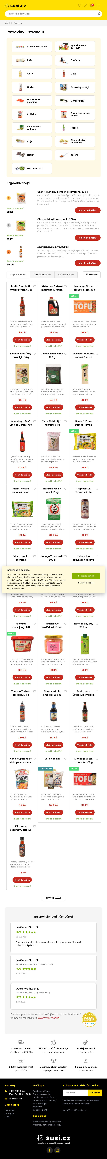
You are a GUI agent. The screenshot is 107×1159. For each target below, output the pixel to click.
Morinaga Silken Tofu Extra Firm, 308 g (83, 290)
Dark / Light (41, 1109)
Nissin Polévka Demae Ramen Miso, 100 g (83, 425)
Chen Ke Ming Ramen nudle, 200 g (56, 219)
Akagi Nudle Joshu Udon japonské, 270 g (34, 964)
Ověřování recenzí (48, 1018)
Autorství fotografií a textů (47, 1124)
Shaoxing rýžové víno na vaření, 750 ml (21, 425)
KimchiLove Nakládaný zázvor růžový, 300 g (52, 627)
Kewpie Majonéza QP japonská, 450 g (33, 992)
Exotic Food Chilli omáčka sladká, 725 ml (20, 290)
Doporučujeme (18, 274)
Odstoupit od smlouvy (44, 1100)
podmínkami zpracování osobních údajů (81, 1102)
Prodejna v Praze (41, 1091)
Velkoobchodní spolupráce (47, 1121)
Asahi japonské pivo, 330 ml (53, 247)
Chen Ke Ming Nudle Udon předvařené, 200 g (62, 191)
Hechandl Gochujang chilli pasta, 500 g (21, 627)
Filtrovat (93, 274)
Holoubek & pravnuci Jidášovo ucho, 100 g (83, 560)
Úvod (7, 23)
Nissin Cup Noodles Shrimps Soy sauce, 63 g (21, 762)
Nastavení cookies (86, 583)
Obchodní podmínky (43, 1097)
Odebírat (95, 1092)
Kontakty (37, 1106)
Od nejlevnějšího (42, 274)
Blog (7, 1116)
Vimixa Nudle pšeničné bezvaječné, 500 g (20, 560)
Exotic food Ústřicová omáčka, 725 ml (83, 695)
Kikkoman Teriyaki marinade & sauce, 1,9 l (52, 290)
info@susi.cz (15, 1098)
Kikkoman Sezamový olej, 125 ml (20, 830)
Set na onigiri (52, 758)
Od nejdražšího (66, 274)
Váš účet (9, 1110)
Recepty (9, 1113)
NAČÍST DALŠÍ (53, 897)
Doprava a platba (42, 1094)
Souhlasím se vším (86, 576)
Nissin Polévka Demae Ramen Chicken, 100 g (20, 492)
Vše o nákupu (40, 1103)
